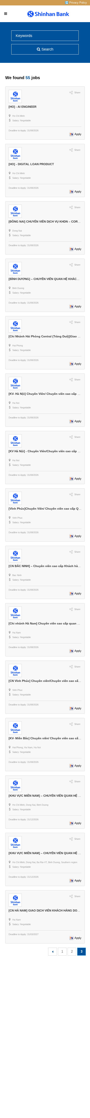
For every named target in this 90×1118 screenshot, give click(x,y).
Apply (78, 134)
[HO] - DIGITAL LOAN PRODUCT (31, 164)
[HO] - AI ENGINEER (22, 106)
